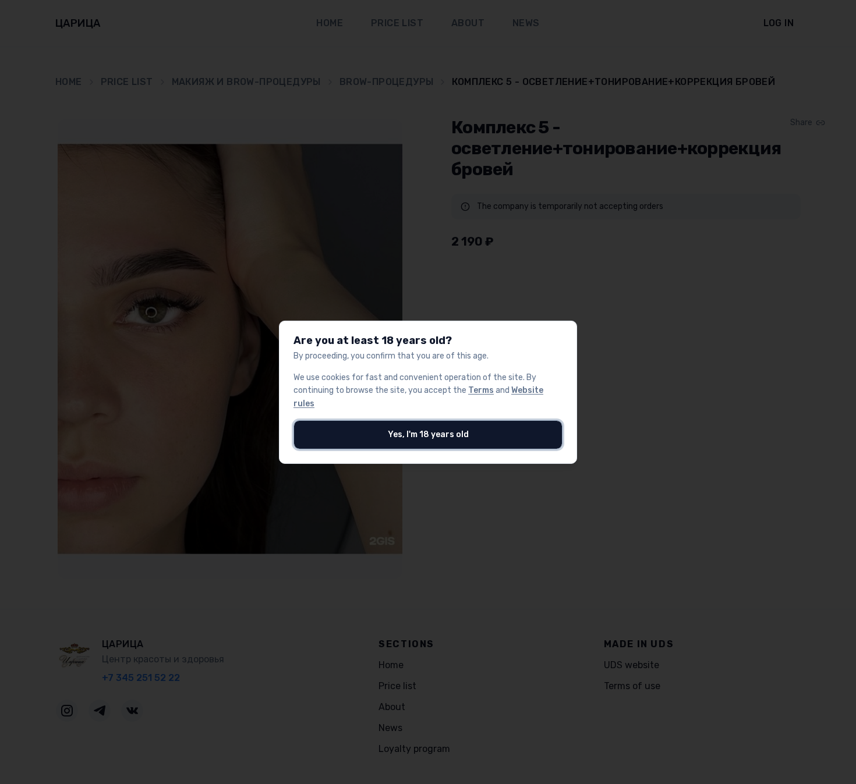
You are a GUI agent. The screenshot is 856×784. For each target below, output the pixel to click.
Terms (481, 390)
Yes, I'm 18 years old (428, 434)
